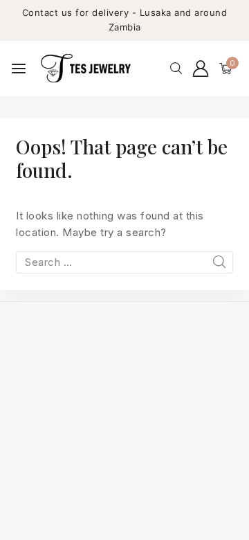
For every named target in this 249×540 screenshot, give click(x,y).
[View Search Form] (176, 68)
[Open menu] (18, 68)
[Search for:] (124, 262)
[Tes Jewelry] (86, 68)
